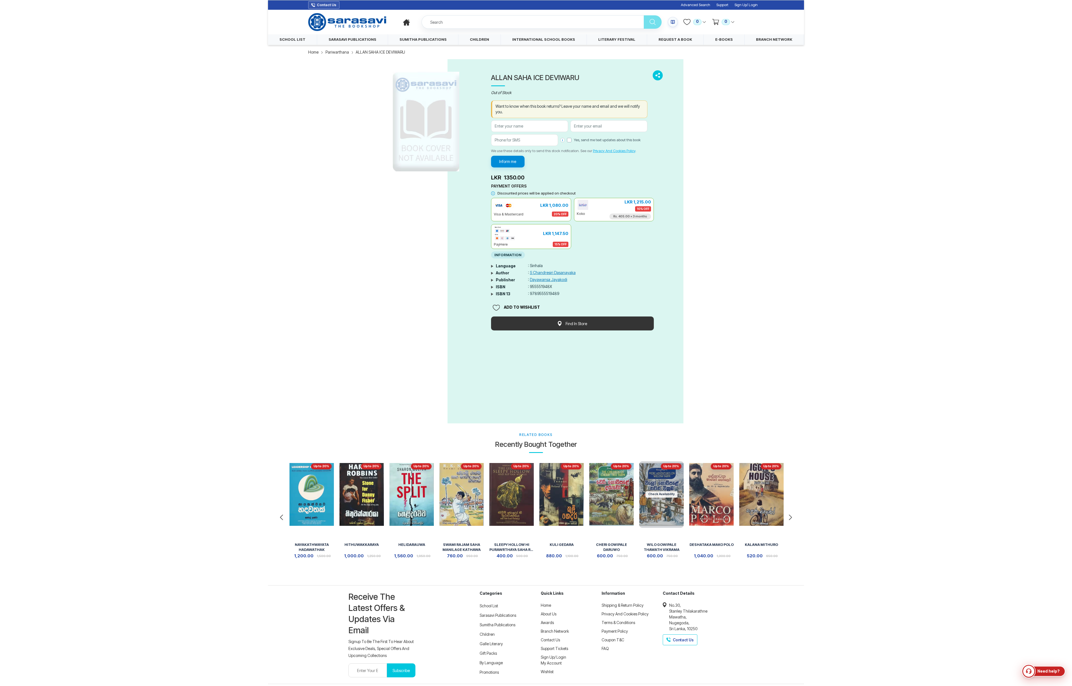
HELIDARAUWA (411, 545)
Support (722, 5)
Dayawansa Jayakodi (548, 279)
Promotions (489, 672)
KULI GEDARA (562, 545)
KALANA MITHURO (761, 545)
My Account (551, 663)
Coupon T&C (613, 639)
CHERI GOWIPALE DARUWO (611, 547)
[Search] (653, 22)
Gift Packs (488, 653)
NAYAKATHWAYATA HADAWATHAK (312, 547)
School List (489, 605)
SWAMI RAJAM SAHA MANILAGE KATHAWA (461, 547)
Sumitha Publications (497, 624)
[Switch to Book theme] (673, 22)
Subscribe (401, 670)
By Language (491, 662)
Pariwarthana (337, 52)
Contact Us (550, 639)
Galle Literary (491, 643)
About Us (548, 613)
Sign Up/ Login (746, 5)
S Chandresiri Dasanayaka (553, 272)
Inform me (507, 161)
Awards (547, 622)
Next (790, 517)
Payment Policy (615, 631)
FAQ (605, 648)
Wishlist (547, 671)
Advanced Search (695, 5)
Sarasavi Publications (498, 615)
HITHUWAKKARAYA (361, 545)
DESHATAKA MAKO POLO (712, 545)
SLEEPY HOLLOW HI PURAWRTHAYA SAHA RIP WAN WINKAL (511, 548)
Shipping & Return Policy (622, 605)
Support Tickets (554, 648)
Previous (281, 517)
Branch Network (555, 631)
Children (487, 634)
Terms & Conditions (618, 622)
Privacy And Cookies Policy (614, 150)
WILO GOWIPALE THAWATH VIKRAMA (661, 547)
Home (313, 52)
